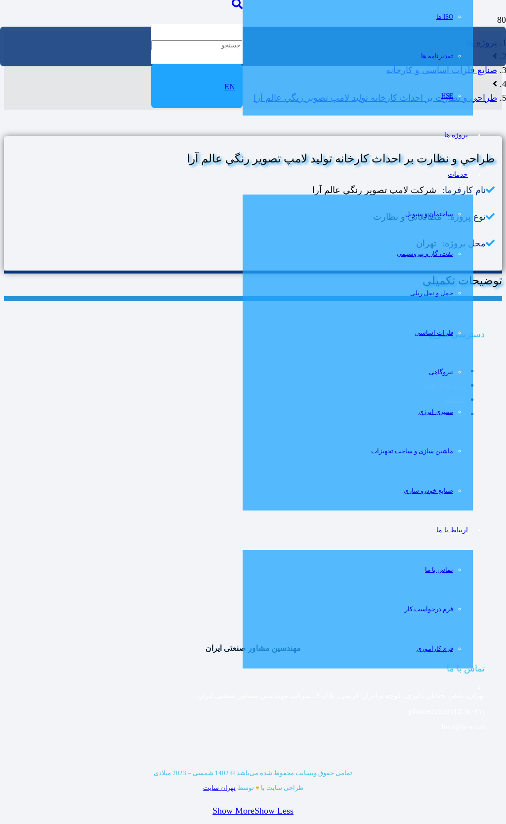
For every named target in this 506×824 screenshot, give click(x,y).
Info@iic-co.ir (463, 727)
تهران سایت (219, 787)
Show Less (274, 811)
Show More (233, 811)
